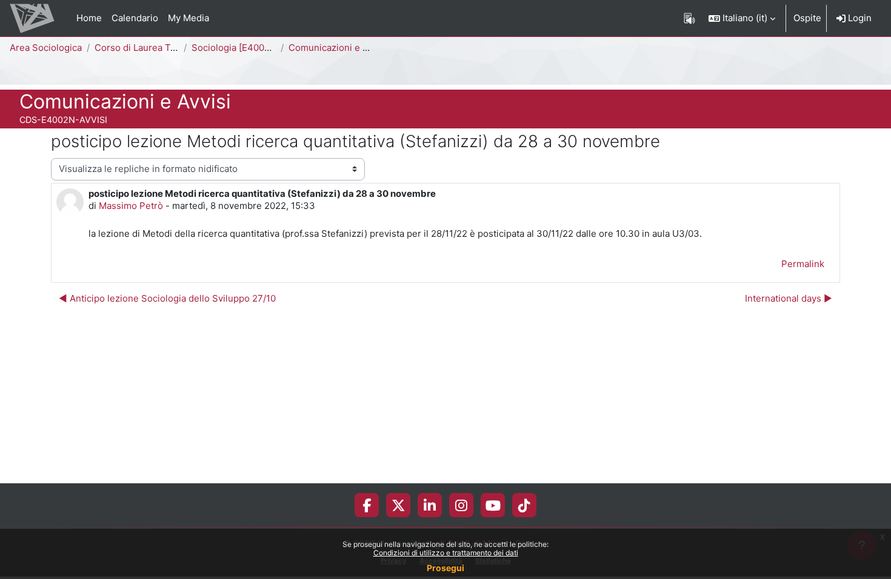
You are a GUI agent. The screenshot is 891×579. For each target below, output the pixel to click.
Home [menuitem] (89, 18)
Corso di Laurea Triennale (150, 47)
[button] (742, 18)
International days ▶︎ (788, 298)
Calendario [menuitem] (135, 18)
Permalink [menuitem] (802, 264)
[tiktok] (524, 505)
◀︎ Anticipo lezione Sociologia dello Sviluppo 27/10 (167, 298)
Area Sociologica (46, 47)
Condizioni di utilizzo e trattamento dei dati (445, 552)
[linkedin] (430, 505)
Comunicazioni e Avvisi (338, 47)
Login (859, 18)
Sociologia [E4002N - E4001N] (257, 47)
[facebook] (366, 505)
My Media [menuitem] (188, 18)
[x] (398, 505)
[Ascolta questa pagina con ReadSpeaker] (689, 18)
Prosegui (445, 568)
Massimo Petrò (131, 205)
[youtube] (493, 505)
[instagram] (461, 505)
